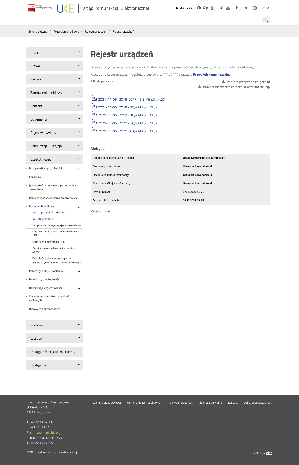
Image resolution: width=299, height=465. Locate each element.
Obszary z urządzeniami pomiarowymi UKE (55, 233)
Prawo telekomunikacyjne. (212, 74)
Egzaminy (35, 177)
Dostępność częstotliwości (45, 168)
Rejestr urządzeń (42, 219)
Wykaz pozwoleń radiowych (49, 212)
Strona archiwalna (210, 403)
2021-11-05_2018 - (128, 107)
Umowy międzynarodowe (44, 309)
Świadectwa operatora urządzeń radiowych (49, 298)
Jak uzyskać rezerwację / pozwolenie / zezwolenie (52, 187)
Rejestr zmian (101, 211)
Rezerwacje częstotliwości (45, 288)
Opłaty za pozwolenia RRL (48, 242)
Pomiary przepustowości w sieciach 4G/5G (54, 250)
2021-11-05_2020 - (128, 123)
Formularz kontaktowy (43, 432)
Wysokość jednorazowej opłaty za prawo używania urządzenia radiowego (56, 260)
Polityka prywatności (180, 403)
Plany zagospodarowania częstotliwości (53, 198)
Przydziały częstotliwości (44, 279)
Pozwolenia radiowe (41, 206)
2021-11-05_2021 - (128, 131)
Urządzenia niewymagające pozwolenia (56, 225)
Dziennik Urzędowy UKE (106, 403)
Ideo (269, 452)
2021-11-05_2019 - (128, 115)
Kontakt (233, 403)
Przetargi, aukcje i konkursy (46, 271)
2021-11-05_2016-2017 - (131, 99)
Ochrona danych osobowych (144, 403)
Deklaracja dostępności (258, 403)
